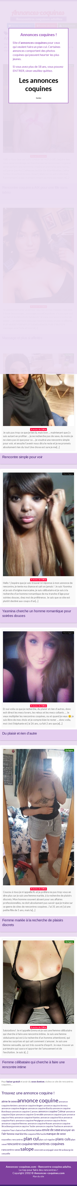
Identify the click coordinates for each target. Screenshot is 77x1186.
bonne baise (34, 1130)
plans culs (63, 1139)
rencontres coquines (48, 1144)
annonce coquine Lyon (55, 1114)
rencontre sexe (10, 1149)
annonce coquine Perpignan (30, 1120)
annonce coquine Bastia (40, 1108)
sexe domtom (37, 1081)
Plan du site (38, 1176)
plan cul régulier (47, 1139)
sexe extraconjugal (43, 1149)
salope (27, 1149)
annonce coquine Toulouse (49, 1126)
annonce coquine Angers (31, 1105)
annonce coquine (37, 1100)
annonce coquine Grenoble (30, 1114)
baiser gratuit (13, 1081)
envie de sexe (51, 1130)
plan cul (31, 1138)
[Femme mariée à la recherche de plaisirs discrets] (38, 818)
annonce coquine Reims (55, 1120)
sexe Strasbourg (62, 1149)
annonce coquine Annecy (55, 1105)
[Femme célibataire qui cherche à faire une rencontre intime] (38, 983)
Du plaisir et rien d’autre (19, 733)
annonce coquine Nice (51, 1117)
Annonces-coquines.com (21, 1166)
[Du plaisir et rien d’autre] (38, 667)
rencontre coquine (19, 1144)
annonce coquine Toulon (24, 1126)
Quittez (38, 98)
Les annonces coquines (38, 84)
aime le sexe (9, 1101)
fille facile (41, 1134)
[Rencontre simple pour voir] (38, 390)
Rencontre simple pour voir (22, 457)
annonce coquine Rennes (14, 1123)
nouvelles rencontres (12, 1139)
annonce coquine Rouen (40, 1123)
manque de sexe (56, 1133)
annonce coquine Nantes (27, 1117)
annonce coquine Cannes (25, 1111)
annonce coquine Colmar (52, 1111)
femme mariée (15, 1133)
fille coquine (30, 1134)
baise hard (21, 1130)
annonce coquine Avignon (14, 1108)
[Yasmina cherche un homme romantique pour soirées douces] (38, 525)
